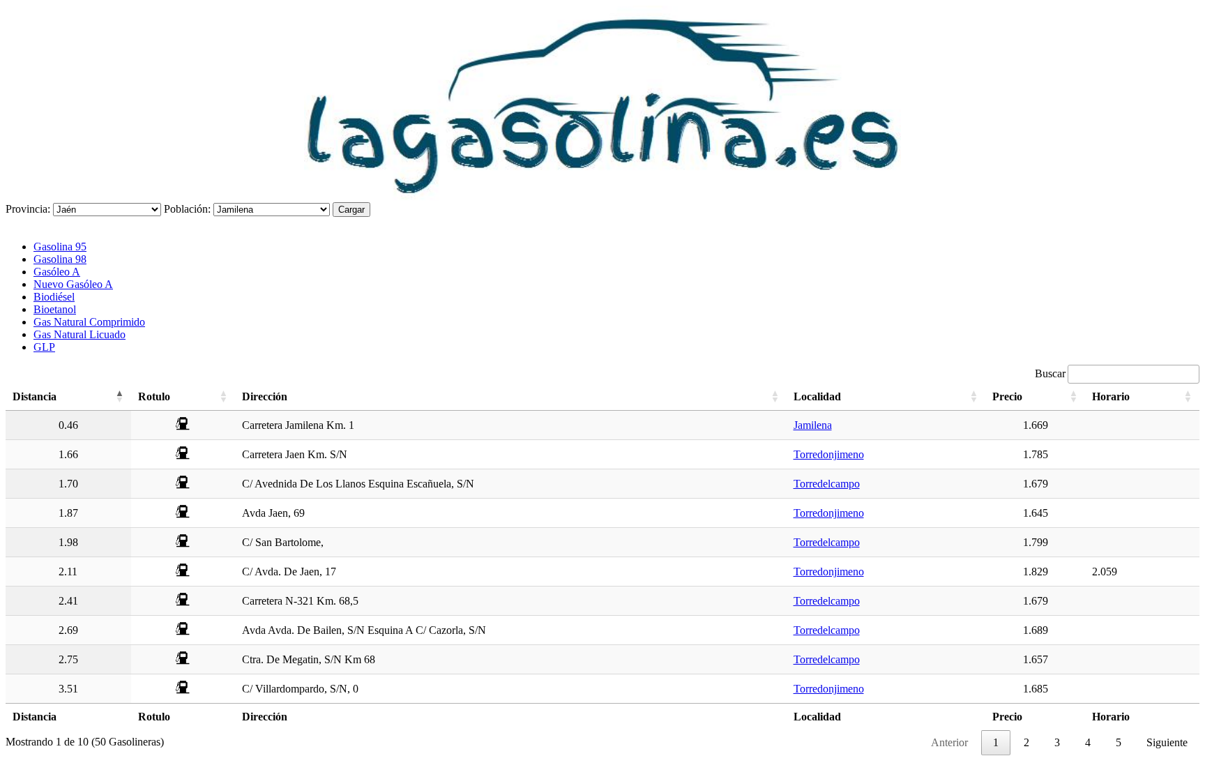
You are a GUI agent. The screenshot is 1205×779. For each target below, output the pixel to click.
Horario (1111, 396)
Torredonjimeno (829, 454)
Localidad (817, 396)
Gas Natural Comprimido (89, 322)
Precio (1007, 396)
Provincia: (28, 209)
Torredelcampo (827, 484)
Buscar (1050, 373)
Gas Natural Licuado (79, 334)
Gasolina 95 (59, 246)
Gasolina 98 (59, 259)
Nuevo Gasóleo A (73, 284)
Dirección (264, 396)
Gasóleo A (56, 272)
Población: (187, 209)
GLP (44, 347)
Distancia (34, 396)
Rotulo (154, 396)
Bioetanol (54, 309)
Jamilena (813, 425)
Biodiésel (54, 297)
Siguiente (1167, 742)
